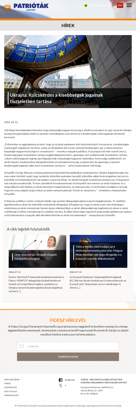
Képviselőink (11, 379)
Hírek (7, 383)
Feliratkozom (68, 356)
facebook (69, 379)
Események (10, 387)
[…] (19, 291)
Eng (120, 5)
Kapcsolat (10, 391)
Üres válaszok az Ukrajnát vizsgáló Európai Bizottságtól (35, 256)
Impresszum (11, 395)
